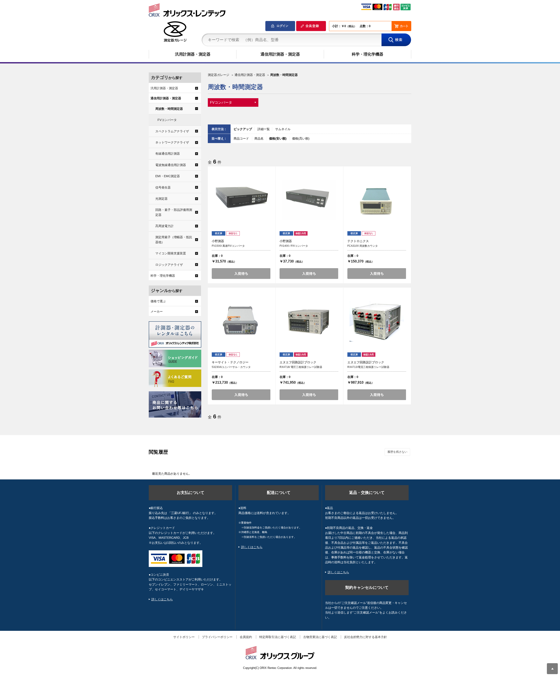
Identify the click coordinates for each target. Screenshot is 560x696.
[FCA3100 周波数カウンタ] (376, 200)
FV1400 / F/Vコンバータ (294, 245)
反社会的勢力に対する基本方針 (365, 637)
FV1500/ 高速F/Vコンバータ (228, 245)
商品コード (242, 138)
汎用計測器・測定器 (192, 54)
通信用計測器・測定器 (280, 54)
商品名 (259, 138)
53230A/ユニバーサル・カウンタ (231, 367)
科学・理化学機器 (367, 54)
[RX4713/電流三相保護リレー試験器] (376, 321)
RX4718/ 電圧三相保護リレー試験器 (301, 367)
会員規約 (246, 637)
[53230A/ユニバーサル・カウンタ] (241, 321)
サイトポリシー (184, 637)
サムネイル (282, 129)
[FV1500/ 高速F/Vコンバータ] (241, 200)
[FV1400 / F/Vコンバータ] (309, 200)
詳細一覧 (263, 129)
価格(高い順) (301, 138)
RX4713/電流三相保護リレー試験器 (368, 367)
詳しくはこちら (162, 599)
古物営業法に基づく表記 (320, 637)
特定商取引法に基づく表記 (277, 637)
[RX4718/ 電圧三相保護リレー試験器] (309, 321)
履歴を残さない (397, 451)
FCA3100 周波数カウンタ (362, 245)
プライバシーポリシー (217, 637)
